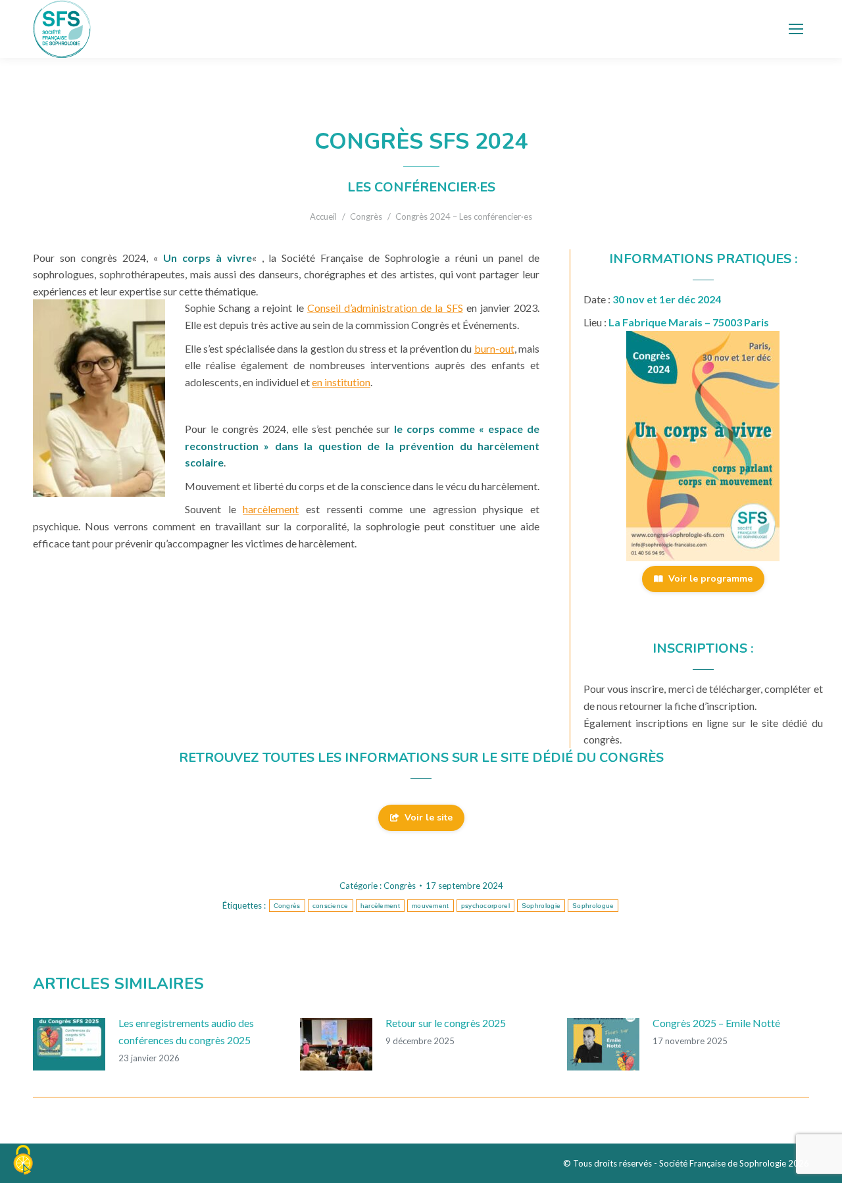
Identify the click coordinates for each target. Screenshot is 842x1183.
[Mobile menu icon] (796, 29)
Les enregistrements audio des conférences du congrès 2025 (186, 1031)
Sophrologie (541, 905)
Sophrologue (593, 905)
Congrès (400, 885)
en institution (341, 382)
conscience (330, 905)
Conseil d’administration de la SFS (385, 307)
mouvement (430, 905)
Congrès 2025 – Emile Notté (716, 1023)
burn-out (494, 348)
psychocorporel (485, 905)
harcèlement (271, 509)
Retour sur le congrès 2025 (445, 1023)
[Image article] (69, 1044)
